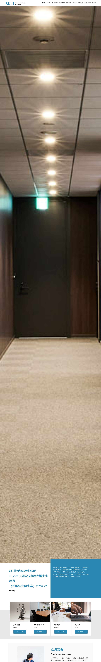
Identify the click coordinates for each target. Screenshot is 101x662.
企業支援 (61, 2)
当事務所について (45, 2)
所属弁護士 (55, 2)
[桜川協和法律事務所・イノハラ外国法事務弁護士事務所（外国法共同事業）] (16, 2)
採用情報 (80, 2)
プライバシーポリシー (90, 2)
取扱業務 (68, 2)
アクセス (74, 2)
